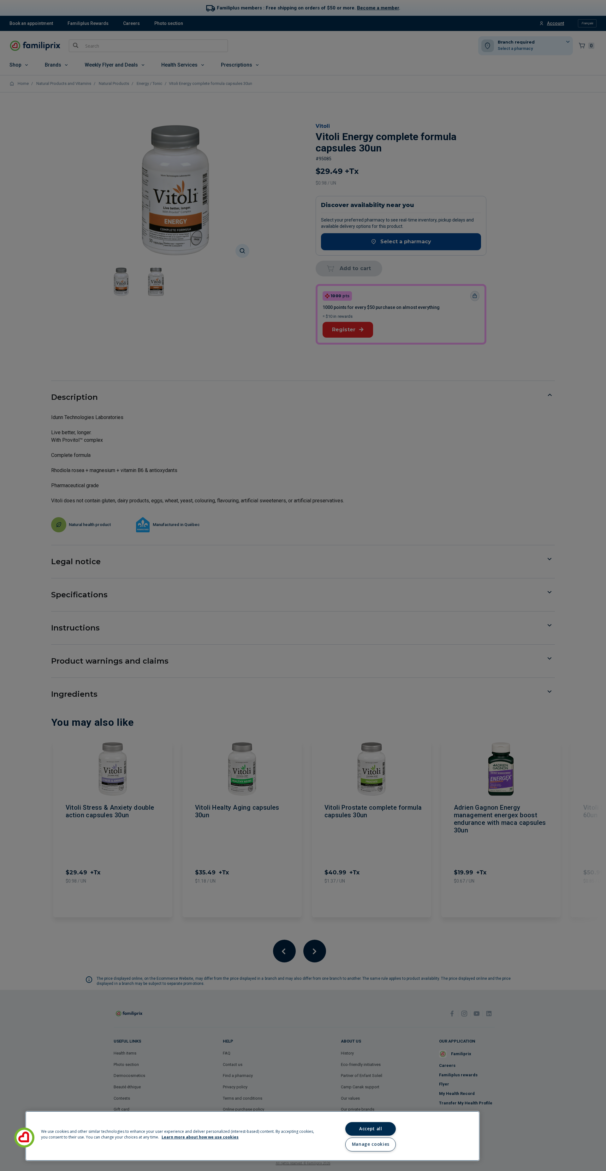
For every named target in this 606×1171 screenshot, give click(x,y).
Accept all (370, 1129)
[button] (24, 1137)
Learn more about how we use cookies (200, 1137)
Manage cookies (370, 1144)
